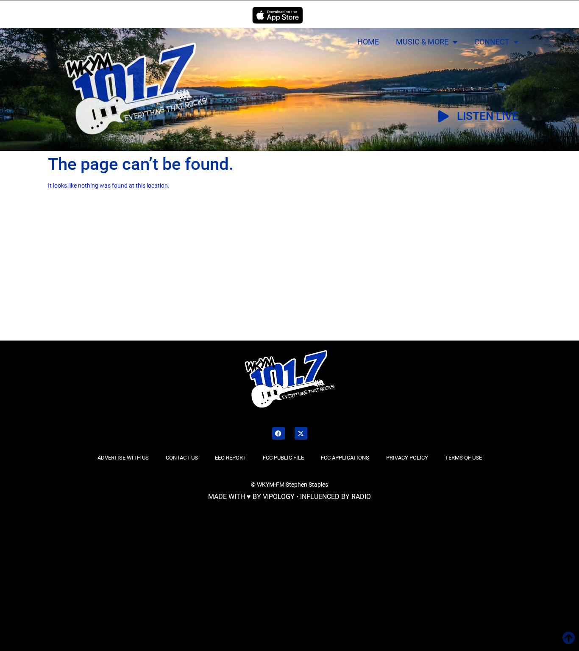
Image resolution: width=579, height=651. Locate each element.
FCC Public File (283, 457)
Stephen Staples (307, 484)
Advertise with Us (123, 457)
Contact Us (182, 457)
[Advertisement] (99, 277)
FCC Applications (345, 457)
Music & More (422, 41)
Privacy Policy (407, 457)
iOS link (277, 15)
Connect (491, 41)
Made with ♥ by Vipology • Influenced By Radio (289, 497)
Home (368, 41)
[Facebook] (278, 433)
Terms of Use (463, 457)
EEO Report (230, 457)
